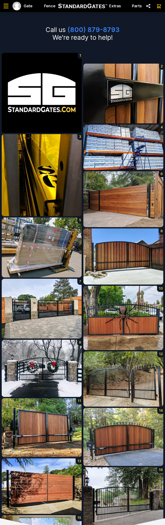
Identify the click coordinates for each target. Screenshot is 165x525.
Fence (49, 6)
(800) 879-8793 (93, 30)
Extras (115, 6)
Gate (28, 6)
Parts (137, 6)
